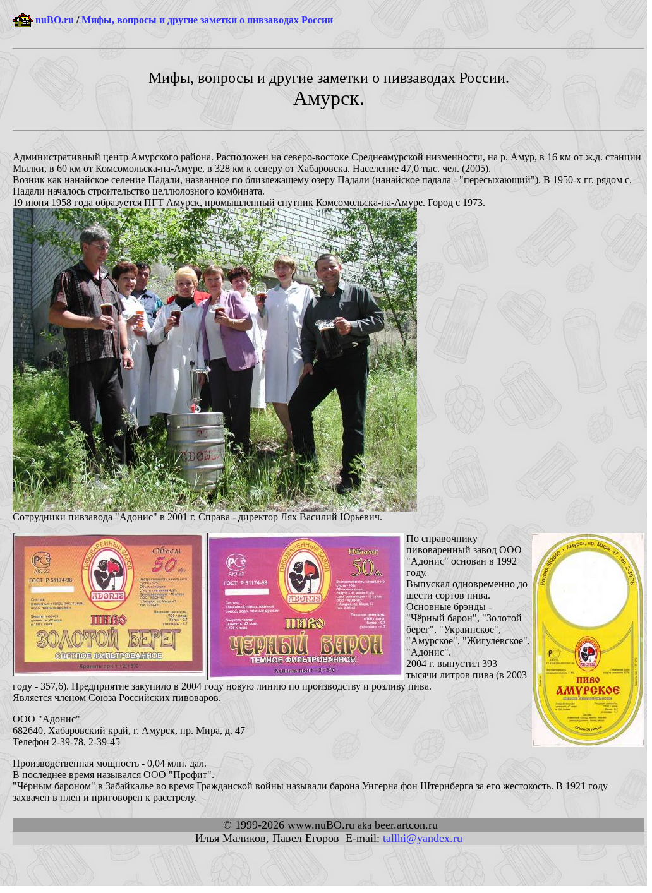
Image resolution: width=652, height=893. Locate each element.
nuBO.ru (54, 20)
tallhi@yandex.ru (422, 838)
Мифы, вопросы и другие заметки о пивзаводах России (207, 20)
